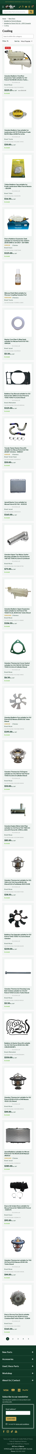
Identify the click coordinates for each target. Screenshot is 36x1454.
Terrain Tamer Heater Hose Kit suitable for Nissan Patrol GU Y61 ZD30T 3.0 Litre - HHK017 (16, 450)
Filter (4, 41)
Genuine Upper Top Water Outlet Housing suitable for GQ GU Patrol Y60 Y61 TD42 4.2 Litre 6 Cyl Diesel (17, 556)
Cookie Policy (22, 1439)
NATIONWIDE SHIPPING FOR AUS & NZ (18, 1)
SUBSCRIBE (11, 1419)
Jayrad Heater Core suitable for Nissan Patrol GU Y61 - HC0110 (15, 503)
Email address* (11, 1409)
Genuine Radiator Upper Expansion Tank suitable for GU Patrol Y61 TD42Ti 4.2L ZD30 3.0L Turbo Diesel (17, 611)
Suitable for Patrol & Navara (12, 21)
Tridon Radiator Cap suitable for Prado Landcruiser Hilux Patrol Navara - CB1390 (17, 186)
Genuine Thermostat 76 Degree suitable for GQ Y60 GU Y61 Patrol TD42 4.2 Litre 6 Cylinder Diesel (16, 773)
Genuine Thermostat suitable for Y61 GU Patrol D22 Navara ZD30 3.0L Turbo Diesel (17, 1262)
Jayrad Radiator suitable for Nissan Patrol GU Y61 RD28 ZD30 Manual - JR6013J (17, 1153)
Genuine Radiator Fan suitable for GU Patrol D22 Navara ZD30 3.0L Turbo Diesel (17, 719)
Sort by (17, 41)
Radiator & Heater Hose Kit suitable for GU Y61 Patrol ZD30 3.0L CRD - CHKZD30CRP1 (17, 1045)
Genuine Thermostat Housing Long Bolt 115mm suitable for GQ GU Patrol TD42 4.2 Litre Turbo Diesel (17, 991)
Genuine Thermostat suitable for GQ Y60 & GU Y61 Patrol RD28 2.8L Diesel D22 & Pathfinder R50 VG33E (17, 882)
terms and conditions (22, 1424)
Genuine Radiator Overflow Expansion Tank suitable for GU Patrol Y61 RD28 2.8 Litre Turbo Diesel (15, 79)
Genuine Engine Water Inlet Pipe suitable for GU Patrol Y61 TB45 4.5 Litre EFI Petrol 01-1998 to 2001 (17, 828)
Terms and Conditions (10, 1439)
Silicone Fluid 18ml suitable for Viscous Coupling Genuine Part (15, 294)
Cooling (6, 25)
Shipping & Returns (20, 1441)
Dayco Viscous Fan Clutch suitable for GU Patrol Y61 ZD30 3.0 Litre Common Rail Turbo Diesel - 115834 (17, 1316)
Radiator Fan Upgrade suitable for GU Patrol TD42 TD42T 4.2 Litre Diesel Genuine (17, 936)
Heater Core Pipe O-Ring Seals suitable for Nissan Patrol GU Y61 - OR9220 (16, 341)
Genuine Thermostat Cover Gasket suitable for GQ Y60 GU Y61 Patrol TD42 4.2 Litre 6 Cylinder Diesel (17, 665)
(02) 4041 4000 (20, 1451)
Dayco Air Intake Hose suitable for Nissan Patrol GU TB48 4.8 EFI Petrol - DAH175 (17, 1208)
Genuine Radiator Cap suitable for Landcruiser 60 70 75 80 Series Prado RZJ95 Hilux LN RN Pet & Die (17, 132)
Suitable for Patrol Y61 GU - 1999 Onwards (17, 23)
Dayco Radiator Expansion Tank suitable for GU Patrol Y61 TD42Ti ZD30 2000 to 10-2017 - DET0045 (16, 240)
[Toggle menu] (3, 7)
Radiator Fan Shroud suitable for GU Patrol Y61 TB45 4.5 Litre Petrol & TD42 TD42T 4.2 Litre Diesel (17, 395)
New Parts (12, 18)
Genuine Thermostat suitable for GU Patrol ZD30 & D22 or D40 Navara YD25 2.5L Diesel (17, 1099)
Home (4, 18)
